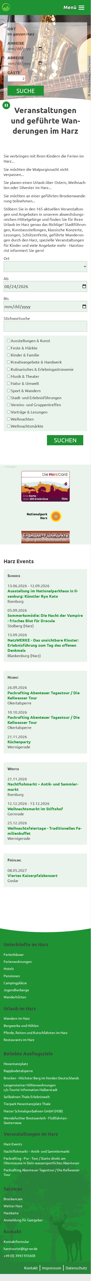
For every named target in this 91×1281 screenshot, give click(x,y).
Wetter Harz (13, 1206)
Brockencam (13, 1199)
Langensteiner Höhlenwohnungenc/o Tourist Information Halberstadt (31, 1087)
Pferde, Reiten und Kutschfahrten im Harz (36, 1032)
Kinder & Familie (25, 354)
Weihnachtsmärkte (27, 425)
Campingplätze (15, 983)
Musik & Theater (25, 376)
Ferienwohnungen (18, 961)
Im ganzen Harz (21, 33)
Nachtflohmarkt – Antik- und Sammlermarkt (37, 1151)
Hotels (9, 968)
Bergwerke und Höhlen (21, 1025)
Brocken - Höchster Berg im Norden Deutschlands (41, 1078)
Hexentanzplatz (16, 1063)
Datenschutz (76, 1267)
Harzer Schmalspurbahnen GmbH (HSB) (33, 1111)
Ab (6, 278)
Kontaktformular (16, 1241)
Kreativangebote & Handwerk (36, 361)
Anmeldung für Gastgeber (23, 1220)
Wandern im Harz (17, 1018)
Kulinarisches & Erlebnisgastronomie (42, 369)
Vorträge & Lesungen (29, 411)
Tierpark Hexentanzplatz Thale (27, 1103)
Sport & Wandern (26, 390)
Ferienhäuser (14, 954)
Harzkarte (11, 1213)
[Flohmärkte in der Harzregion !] (45, 538)
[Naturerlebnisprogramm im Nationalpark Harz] (45, 517)
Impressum (51, 1267)
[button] (74, 7)
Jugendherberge (16, 990)
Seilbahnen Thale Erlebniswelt (27, 1096)
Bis (6, 298)
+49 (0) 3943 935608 (19, 1255)
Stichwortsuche (17, 318)
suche (25, 90)
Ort (6, 258)
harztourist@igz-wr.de (21, 1248)
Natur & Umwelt (25, 383)
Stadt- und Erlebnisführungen (36, 397)
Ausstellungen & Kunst (30, 340)
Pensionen (12, 976)
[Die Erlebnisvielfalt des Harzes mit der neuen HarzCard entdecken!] (45, 487)
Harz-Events (13, 1144)
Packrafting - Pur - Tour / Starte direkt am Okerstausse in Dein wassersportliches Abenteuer (41, 1160)
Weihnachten (22, 418)
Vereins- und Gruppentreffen (36, 404)
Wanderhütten (15, 997)
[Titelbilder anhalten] (6, 105)
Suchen (65, 440)
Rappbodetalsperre (18, 1070)
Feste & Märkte (24, 347)
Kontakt (31, 1267)
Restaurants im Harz (19, 1039)
